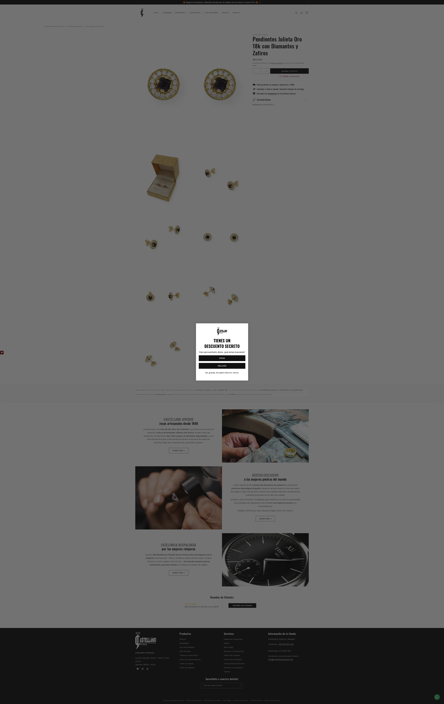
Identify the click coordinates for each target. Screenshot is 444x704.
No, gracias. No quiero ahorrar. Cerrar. (222, 373)
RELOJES (222, 366)
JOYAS (222, 358)
